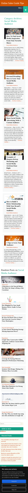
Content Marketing (6, 303)
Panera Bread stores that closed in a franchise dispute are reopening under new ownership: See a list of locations (11, 445)
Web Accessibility (6, 367)
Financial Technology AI (8, 328)
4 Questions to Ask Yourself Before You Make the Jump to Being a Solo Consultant (13, 288)
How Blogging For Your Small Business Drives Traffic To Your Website (11, 307)
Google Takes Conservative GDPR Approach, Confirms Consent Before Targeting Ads (13, 341)
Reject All (14, 489)
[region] (14, 480)
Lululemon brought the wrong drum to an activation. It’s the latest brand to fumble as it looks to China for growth (11, 459)
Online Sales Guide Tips (12, 3)
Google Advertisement (7, 412)
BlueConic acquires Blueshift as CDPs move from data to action (10, 454)
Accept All (14, 481)
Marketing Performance (8, 357)
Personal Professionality (8, 315)
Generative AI (5, 402)
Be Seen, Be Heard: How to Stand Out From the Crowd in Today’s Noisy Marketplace (12, 319)
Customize (14, 485)
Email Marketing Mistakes (8, 384)
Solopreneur (5, 284)
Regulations (5, 338)
